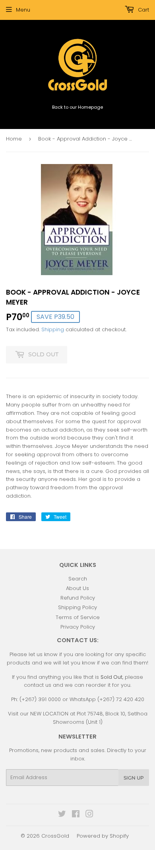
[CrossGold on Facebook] (76, 815)
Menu (23, 10)
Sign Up (134, 778)
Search (77, 578)
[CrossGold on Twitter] (62, 815)
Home (14, 139)
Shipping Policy (77, 607)
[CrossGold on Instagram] (89, 815)
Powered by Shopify (103, 836)
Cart (142, 10)
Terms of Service (78, 617)
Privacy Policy (77, 627)
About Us (77, 588)
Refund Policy (77, 598)
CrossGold (55, 836)
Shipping (52, 329)
